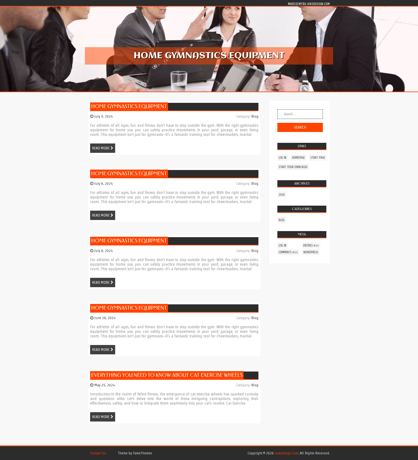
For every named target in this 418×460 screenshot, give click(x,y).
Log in (282, 157)
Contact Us (98, 453)
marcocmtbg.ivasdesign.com (309, 3)
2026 (282, 194)
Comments (288, 252)
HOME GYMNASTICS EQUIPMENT (129, 106)
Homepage (298, 157)
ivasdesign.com (286, 453)
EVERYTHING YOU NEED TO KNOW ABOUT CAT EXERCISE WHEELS (167, 375)
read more (101, 148)
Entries (311, 245)
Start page (317, 157)
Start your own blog (293, 167)
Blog (254, 116)
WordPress (310, 252)
